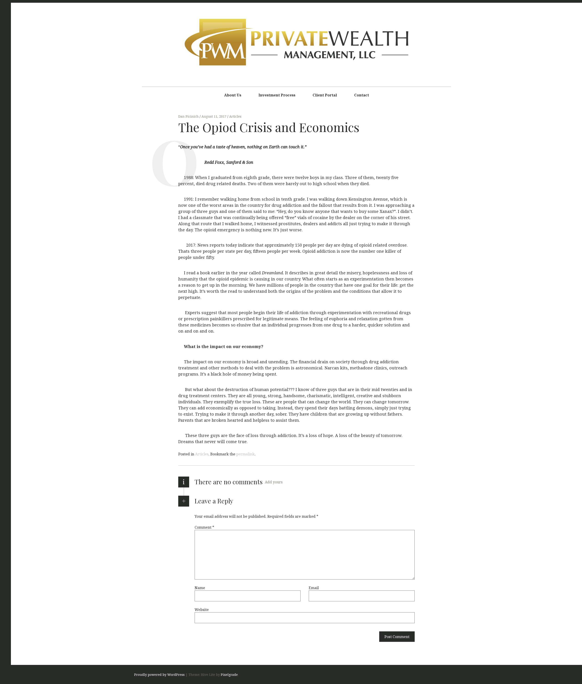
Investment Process (276, 95)
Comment (204, 527)
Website (202, 609)
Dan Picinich (189, 116)
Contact (361, 95)
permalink (245, 454)
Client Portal (325, 95)
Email (314, 587)
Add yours (274, 482)
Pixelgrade (229, 674)
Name (200, 587)
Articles (235, 116)
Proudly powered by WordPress (159, 674)
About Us (232, 95)
